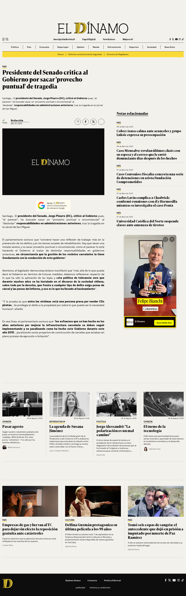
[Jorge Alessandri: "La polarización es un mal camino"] (116, 404)
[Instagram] (180, 39)
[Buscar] (7, 39)
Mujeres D (128, 39)
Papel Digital (88, 39)
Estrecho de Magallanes (117, 54)
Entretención (114, 47)
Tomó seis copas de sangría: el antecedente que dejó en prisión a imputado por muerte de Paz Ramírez (155, 531)
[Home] (93, 27)
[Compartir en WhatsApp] (101, 122)
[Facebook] (170, 39)
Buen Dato (170, 47)
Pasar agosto (12, 426)
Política (15, 47)
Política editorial (112, 580)
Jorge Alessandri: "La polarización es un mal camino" (115, 430)
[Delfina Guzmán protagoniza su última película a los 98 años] (93, 501)
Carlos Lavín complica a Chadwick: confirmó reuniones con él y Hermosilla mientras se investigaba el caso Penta (147, 201)
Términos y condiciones (100, 587)
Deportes (134, 47)
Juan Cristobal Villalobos (59, 451)
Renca (61, 54)
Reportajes (62, 47)
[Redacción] (5, 122)
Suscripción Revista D (64, 39)
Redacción (17, 120)
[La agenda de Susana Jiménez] (69, 404)
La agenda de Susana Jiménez (66, 428)
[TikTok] (183, 39)
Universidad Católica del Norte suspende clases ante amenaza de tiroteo (148, 223)
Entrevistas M (57, 422)
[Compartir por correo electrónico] (78, 122)
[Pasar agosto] (22, 404)
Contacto (92, 580)
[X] (169, 580)
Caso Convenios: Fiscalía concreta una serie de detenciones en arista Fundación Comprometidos (150, 178)
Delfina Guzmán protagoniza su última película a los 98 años (91, 526)
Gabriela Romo (71, 546)
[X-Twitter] (173, 39)
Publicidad (80, 587)
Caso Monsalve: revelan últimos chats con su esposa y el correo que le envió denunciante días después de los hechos (148, 154)
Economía (44, 47)
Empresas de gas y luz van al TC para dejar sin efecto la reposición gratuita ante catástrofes (30, 529)
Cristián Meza (7, 545)
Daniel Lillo (100, 455)
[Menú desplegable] (3, 39)
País (29, 47)
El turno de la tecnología (155, 428)
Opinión (80, 47)
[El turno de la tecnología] (164, 404)
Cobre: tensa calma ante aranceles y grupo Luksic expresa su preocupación (149, 132)
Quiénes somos (73, 580)
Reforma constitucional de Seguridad (85, 54)
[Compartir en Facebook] (86, 122)
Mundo (96, 47)
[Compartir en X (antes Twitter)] (93, 122)
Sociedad (151, 47)
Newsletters (109, 39)
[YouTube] (176, 39)
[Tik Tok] (182, 580)
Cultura (69, 520)
